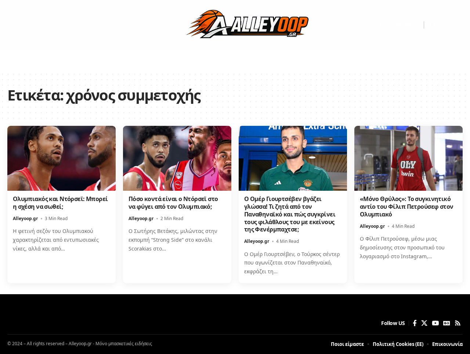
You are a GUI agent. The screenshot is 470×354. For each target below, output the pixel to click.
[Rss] (417, 25)
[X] (388, 25)
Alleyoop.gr (25, 218)
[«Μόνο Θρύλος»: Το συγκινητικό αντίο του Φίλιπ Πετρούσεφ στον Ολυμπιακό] (408, 158)
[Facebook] (380, 25)
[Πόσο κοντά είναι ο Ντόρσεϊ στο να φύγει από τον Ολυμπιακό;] (177, 158)
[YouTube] (398, 25)
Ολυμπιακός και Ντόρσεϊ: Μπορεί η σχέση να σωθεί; (60, 203)
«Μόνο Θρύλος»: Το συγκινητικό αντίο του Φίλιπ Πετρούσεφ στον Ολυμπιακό (406, 206)
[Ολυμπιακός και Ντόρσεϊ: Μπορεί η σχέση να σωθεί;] (61, 158)
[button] (432, 25)
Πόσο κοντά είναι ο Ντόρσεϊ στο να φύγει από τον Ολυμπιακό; (173, 203)
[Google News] (408, 25)
